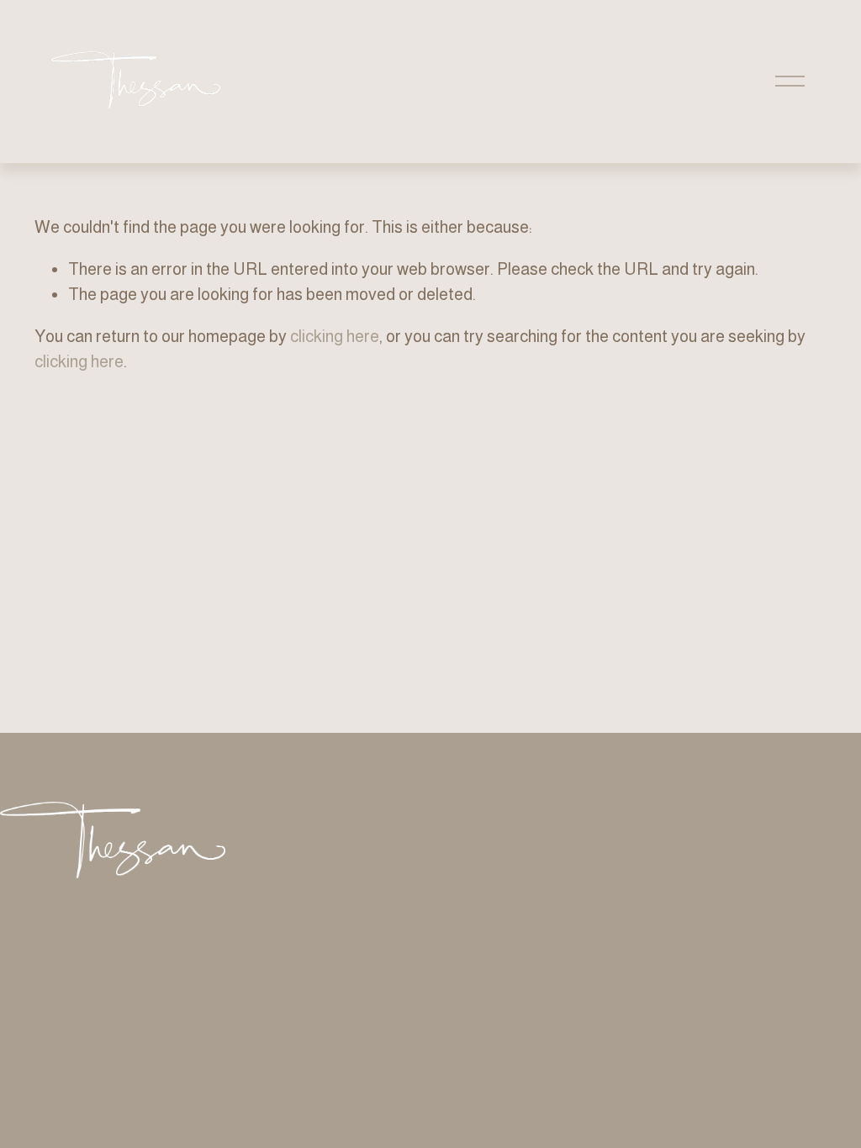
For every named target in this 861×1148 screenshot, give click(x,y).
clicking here (334, 336)
